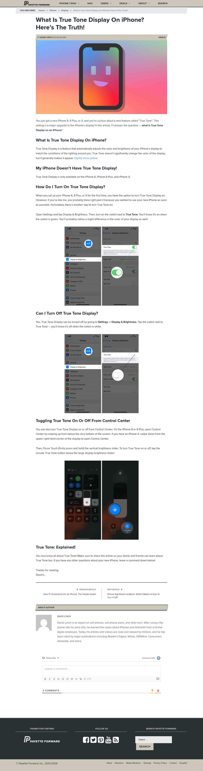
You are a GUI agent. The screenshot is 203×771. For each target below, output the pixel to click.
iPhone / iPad (67, 3)
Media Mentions (133, 763)
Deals (123, 3)
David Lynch (46, 37)
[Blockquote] (72, 679)
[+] (89, 679)
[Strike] (58, 679)
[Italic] (49, 679)
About (142, 3)
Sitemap (147, 763)
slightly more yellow (85, 158)
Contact (173, 763)
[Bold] (45, 679)
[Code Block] (76, 679)
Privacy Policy (160, 763)
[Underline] (54, 679)
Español (183, 763)
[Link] (81, 679)
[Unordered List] (67, 679)
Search (162, 3)
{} (85, 679)
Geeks (104, 3)
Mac (90, 3)
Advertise (119, 763)
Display (162, 37)
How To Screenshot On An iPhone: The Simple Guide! (69, 594)
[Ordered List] (63, 679)
